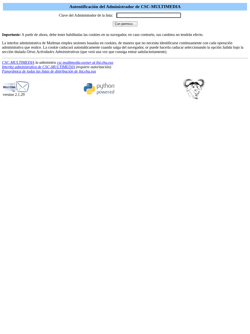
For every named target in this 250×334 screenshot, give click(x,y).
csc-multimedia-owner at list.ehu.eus (85, 62)
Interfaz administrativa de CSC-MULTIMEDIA (38, 67)
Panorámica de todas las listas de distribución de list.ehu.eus (49, 71)
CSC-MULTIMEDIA (18, 62)
